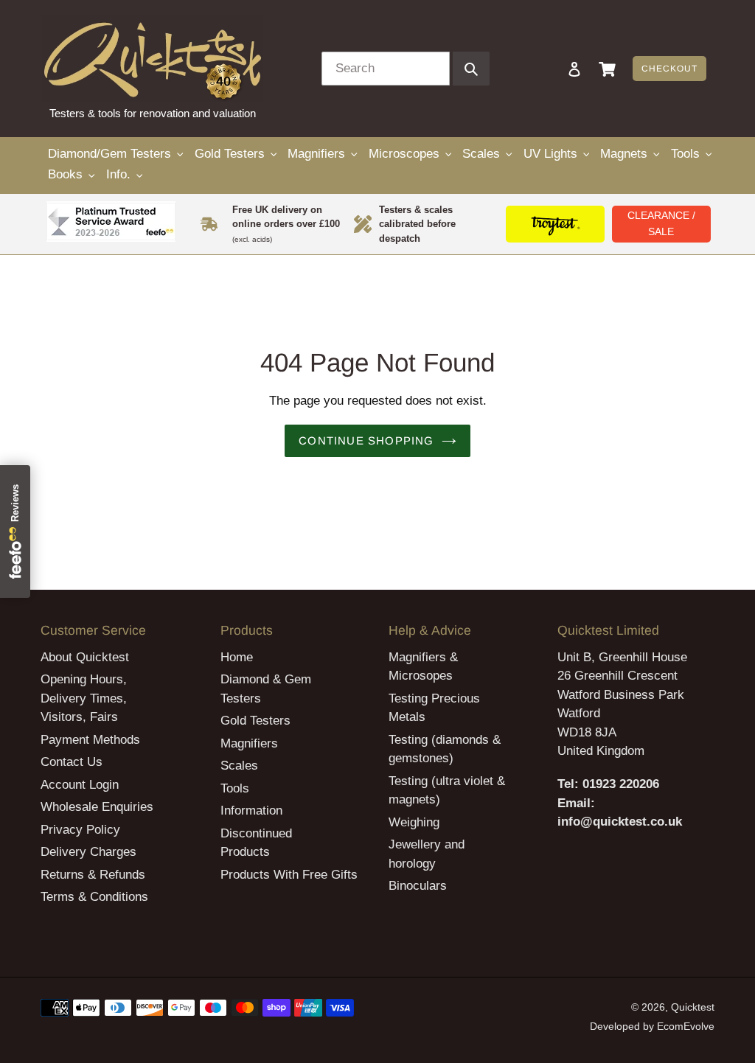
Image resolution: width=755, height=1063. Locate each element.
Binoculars (418, 886)
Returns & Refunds (93, 875)
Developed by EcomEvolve (652, 1026)
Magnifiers (249, 743)
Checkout (669, 68)
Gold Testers (255, 721)
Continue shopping (366, 440)
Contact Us (71, 762)
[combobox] (385, 69)
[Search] (554, 68)
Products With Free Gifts (289, 875)
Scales (239, 766)
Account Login (80, 785)
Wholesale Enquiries (97, 807)
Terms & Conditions (94, 897)
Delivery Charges (88, 852)
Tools (234, 788)
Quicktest (692, 1007)
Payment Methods (90, 740)
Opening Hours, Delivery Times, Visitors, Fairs (84, 698)
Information (251, 811)
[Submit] (471, 69)
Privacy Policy (80, 830)
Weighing (414, 822)
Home (236, 657)
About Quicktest (85, 657)
